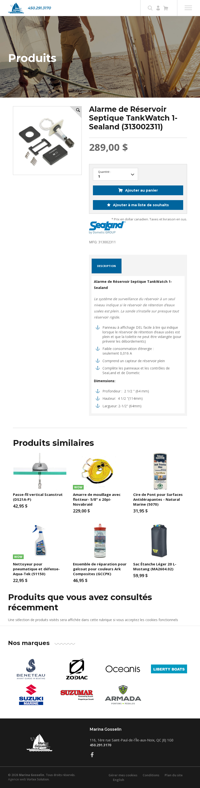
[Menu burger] (188, 8)
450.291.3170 (39, 8)
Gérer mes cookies (123, 775)
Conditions (151, 775)
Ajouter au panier (141, 190)
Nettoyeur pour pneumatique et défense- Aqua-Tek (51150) (36, 569)
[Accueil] (16, 8)
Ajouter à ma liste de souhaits (140, 205)
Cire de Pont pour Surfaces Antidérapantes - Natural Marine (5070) (158, 499)
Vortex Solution (38, 779)
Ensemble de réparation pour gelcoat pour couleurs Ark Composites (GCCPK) (100, 569)
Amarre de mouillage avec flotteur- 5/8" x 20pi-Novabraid (96, 499)
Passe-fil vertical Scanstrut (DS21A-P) (38, 497)
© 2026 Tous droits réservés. (41, 775)
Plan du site (174, 775)
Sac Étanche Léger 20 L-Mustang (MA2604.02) (154, 566)
